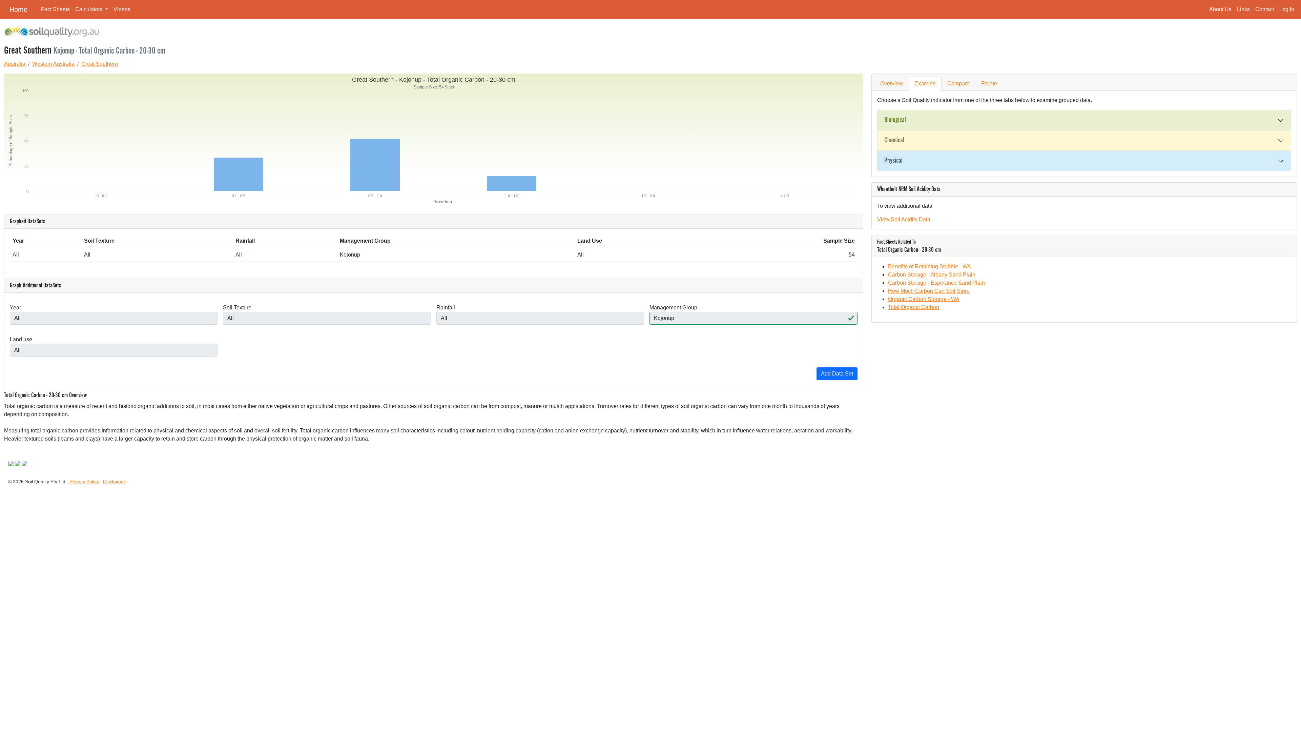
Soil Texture (237, 307)
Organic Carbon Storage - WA (923, 299)
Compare (958, 83)
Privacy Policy (84, 481)
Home (18, 9)
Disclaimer (114, 481)
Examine (925, 83)
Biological (895, 120)
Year (15, 307)
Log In (1286, 9)
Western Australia (53, 64)
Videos (121, 9)
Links (1243, 9)
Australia (14, 64)
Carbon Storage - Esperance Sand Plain (936, 283)
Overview (891, 83)
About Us (1220, 9)
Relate (989, 83)
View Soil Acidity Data (903, 219)
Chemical (894, 140)
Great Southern (99, 64)
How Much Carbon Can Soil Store (929, 291)
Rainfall (445, 307)
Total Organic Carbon (913, 307)
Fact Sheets (55, 9)
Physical (893, 160)
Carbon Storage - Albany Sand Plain (931, 275)
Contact (1264, 9)
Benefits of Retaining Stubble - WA (929, 266)
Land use (21, 339)
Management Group (673, 307)
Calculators (89, 9)
